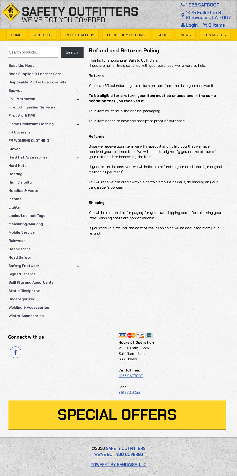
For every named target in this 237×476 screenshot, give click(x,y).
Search (72, 52)
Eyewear (44, 91)
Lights (14, 207)
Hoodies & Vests (23, 190)
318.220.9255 (129, 392)
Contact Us (215, 34)
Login (192, 25)
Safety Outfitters (80, 11)
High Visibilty (20, 182)
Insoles (15, 199)
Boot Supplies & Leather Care (35, 73)
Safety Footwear (44, 266)
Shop (162, 34)
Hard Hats (18, 165)
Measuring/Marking (26, 224)
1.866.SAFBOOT (202, 5)
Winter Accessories (26, 315)
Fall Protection (44, 99)
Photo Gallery (79, 34)
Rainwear (17, 240)
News (186, 34)
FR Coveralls (20, 132)
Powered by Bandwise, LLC (119, 464)
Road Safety (20, 257)
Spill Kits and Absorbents (31, 282)
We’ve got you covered (63, 19)
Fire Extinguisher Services (32, 107)
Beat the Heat (21, 65)
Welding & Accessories (29, 307)
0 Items (216, 25)
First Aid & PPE (22, 115)
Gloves (15, 148)
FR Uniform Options (126, 34)
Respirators (19, 249)
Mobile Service (22, 232)
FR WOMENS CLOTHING (29, 140)
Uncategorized (22, 299)
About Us (43, 34)
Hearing (15, 173)
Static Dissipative (25, 290)
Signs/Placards (22, 274)
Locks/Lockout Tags (27, 215)
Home (16, 34)
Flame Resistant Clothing (44, 124)
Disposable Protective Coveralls (37, 82)
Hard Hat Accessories (44, 157)
